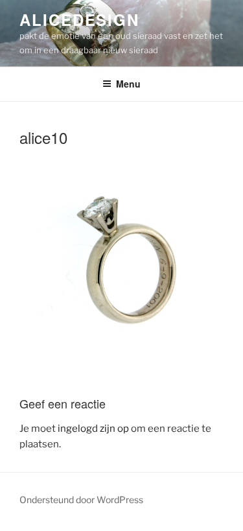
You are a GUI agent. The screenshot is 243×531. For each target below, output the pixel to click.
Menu (128, 83)
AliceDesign (79, 19)
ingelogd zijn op (93, 428)
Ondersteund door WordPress (81, 499)
